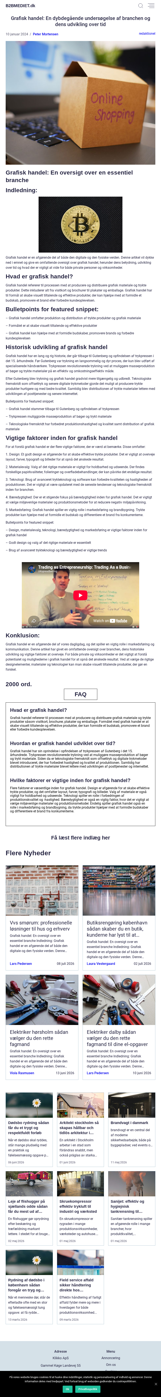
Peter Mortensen (45, 34)
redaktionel (147, 34)
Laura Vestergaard (101, 964)
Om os (111, 1365)
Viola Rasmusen (22, 1073)
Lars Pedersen (21, 964)
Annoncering (110, 1358)
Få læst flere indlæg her (80, 838)
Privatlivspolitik (87, 1389)
